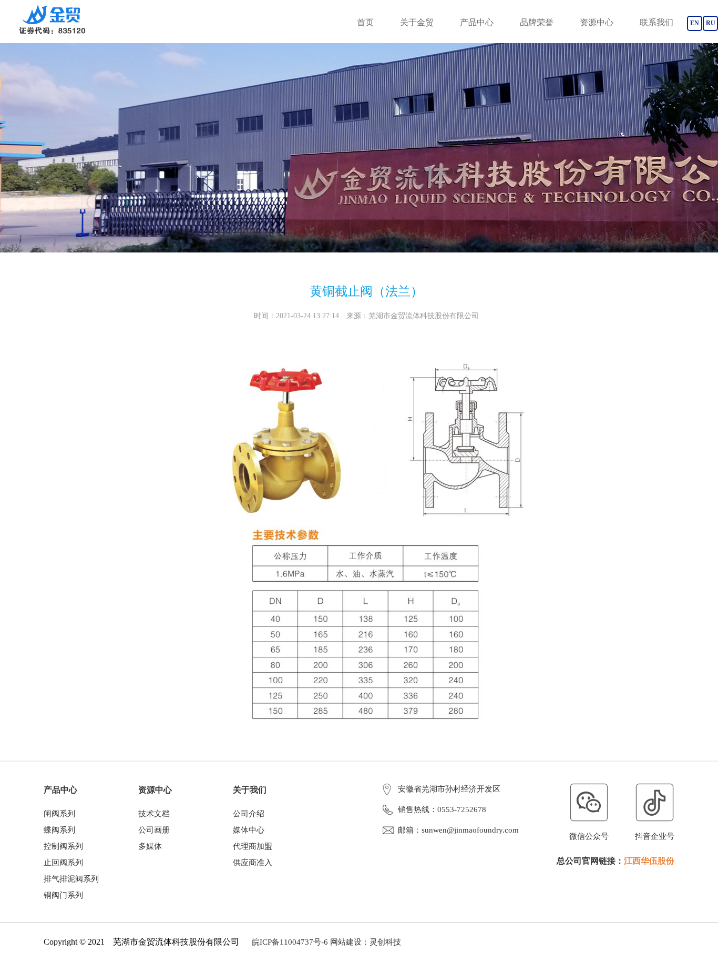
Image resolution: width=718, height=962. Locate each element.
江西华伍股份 (649, 860)
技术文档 (154, 813)
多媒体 (150, 846)
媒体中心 (248, 830)
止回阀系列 (63, 862)
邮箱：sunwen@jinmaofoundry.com (458, 830)
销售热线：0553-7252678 (442, 809)
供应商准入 (252, 862)
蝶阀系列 (59, 830)
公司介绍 (248, 813)
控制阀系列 (63, 846)
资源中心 (596, 22)
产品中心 (477, 22)
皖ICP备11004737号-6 (290, 942)
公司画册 (154, 830)
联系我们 (656, 22)
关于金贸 (417, 22)
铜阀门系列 (63, 895)
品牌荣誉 (536, 22)
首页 (365, 22)
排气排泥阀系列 (71, 879)
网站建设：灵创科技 (365, 942)
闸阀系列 (59, 813)
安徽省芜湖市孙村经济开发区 (449, 789)
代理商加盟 (252, 846)
